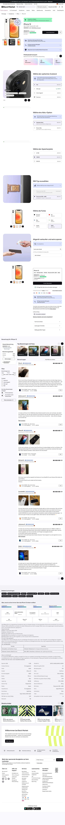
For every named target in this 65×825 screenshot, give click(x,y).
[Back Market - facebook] (9, 779)
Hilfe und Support (15, 775)
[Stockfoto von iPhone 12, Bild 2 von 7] (19, 42)
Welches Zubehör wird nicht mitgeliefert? (43, 316)
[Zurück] (11, 226)
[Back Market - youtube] (6, 779)
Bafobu (43, 290)
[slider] (3, 374)
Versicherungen (25, 776)
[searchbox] (27, 7)
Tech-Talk (33, 771)
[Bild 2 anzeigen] (17, 226)
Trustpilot (4, 776)
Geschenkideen (35, 779)
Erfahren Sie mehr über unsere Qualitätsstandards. (13, 659)
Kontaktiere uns (15, 773)
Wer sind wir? (4, 771)
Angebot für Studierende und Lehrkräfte (25, 783)
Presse (3, 773)
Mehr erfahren (53, 308)
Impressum (44, 789)
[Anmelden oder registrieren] (59, 7)
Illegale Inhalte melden (46, 791)
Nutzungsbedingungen (47, 773)
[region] (43, 62)
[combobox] (47, 249)
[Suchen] (17, 7)
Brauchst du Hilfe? (53, 7)
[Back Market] (8, 7)
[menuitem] (21, 10)
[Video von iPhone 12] (12, 42)
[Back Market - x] (3, 782)
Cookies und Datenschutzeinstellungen (47, 782)
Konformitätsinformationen (57, 290)
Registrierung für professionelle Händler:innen (25, 788)
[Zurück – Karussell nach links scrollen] (57, 56)
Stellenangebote (5, 775)
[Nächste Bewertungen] (62, 578)
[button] (18, 22)
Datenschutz (45, 784)
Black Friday (34, 781)
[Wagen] (62, 7)
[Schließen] (63, 1)
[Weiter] (23, 226)
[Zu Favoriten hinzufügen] (60, 32)
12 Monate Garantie (25, 774)
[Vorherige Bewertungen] (59, 578)
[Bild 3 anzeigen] (20, 226)
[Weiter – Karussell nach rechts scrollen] (60, 56)
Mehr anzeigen (21, 420)
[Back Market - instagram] (3, 779)
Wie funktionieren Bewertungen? (7, 362)
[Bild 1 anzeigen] (14, 226)
